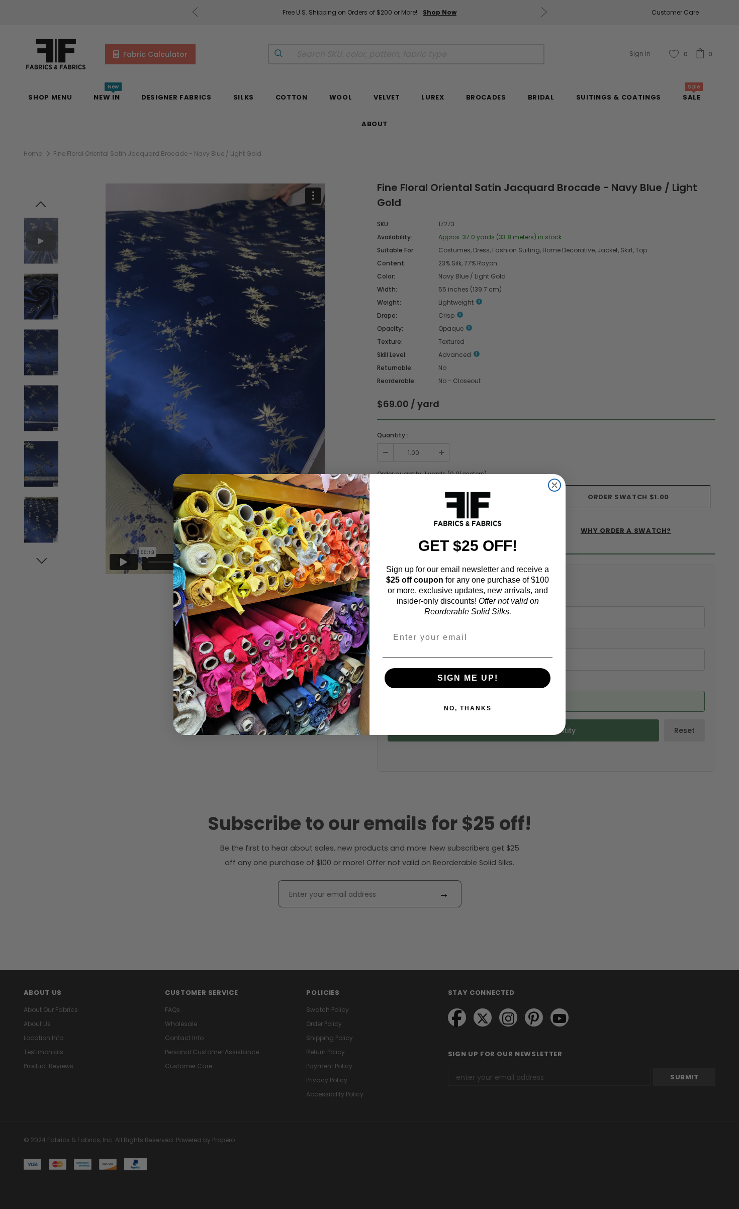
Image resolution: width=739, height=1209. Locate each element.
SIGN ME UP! (467, 678)
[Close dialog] (554, 485)
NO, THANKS (468, 708)
